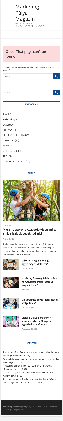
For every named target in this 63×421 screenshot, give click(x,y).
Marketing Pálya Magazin (27, 13)
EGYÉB (6, 124)
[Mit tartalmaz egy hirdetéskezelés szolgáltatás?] (11, 303)
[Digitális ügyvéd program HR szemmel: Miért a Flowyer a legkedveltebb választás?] (11, 321)
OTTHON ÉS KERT (12, 151)
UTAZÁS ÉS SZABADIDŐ (15, 161)
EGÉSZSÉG (8, 119)
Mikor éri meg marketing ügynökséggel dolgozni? (35, 262)
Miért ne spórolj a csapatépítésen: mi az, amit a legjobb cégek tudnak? (30, 231)
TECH (5, 156)
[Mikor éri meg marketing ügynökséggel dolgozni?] (11, 264)
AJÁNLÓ (7, 114)
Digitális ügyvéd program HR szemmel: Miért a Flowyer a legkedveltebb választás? (37, 321)
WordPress (54, 407)
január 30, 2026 (28, 307)
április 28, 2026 (28, 268)
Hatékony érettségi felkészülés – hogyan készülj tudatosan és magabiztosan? (39, 282)
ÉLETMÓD (8, 129)
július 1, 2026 (9, 239)
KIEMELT (7, 145)
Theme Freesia (42, 407)
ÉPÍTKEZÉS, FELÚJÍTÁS (14, 135)
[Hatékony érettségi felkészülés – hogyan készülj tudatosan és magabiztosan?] (11, 282)
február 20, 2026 (29, 290)
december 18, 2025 (30, 329)
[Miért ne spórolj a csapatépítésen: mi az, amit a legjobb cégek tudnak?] (31, 200)
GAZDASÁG (9, 140)
